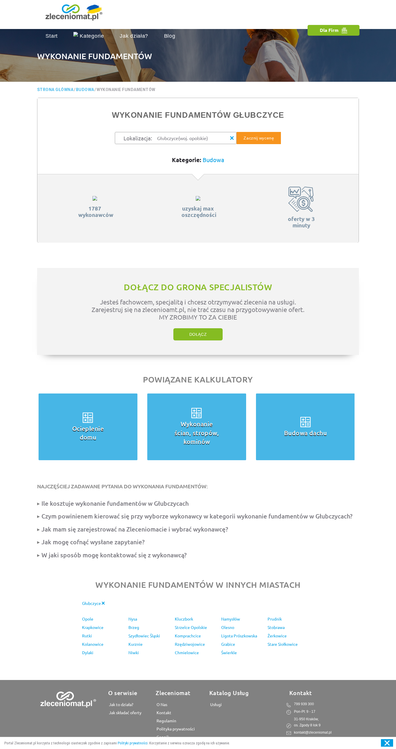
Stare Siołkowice (283, 644)
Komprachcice (188, 635)
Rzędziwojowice (190, 644)
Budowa (213, 159)
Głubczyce (92, 603)
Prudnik (275, 618)
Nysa (132, 618)
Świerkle (229, 652)
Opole (87, 618)
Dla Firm (329, 30)
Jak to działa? (120, 704)
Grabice (228, 644)
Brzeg (133, 627)
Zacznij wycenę (259, 138)
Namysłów (230, 618)
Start (52, 36)
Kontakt (163, 712)
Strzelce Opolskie (191, 627)
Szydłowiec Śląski (144, 635)
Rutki (87, 635)
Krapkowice (92, 627)
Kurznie (135, 644)
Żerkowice (277, 635)
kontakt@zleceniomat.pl (313, 732)
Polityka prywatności (175, 728)
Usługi (215, 704)
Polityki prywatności (133, 743)
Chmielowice (187, 652)
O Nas (161, 704)
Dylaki (87, 652)
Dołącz (198, 334)
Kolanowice (92, 644)
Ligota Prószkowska (239, 635)
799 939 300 (304, 704)
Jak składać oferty (124, 712)
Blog (169, 36)
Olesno (227, 627)
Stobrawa (276, 627)
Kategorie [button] (91, 36)
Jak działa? (134, 36)
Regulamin (166, 720)
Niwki (133, 652)
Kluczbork (184, 618)
